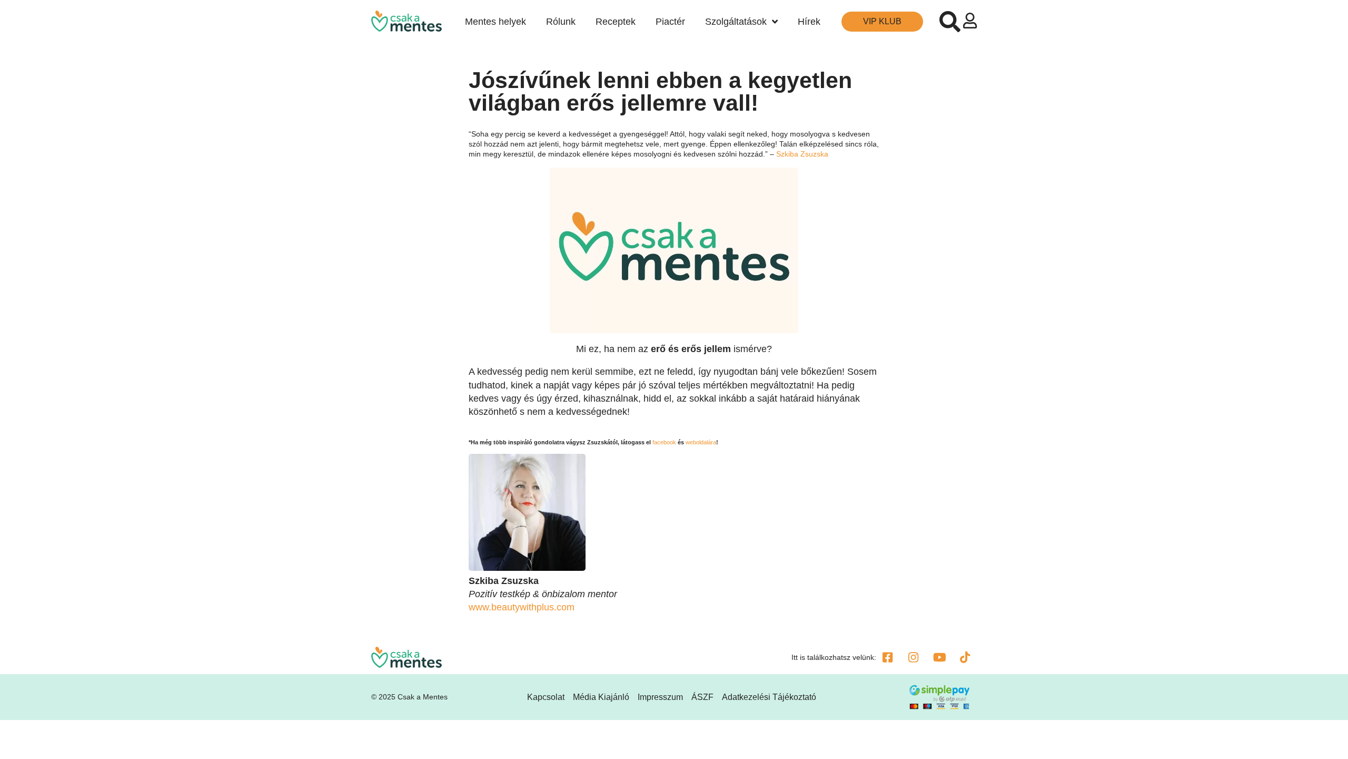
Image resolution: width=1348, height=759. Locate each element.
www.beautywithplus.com (521, 607)
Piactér (670, 21)
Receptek (616, 21)
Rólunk (561, 21)
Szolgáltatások (736, 21)
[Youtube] (939, 657)
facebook (664, 442)
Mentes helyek (495, 21)
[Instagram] (913, 657)
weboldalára (701, 442)
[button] (949, 21)
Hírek (809, 21)
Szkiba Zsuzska (802, 154)
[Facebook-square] (887, 657)
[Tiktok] (965, 657)
